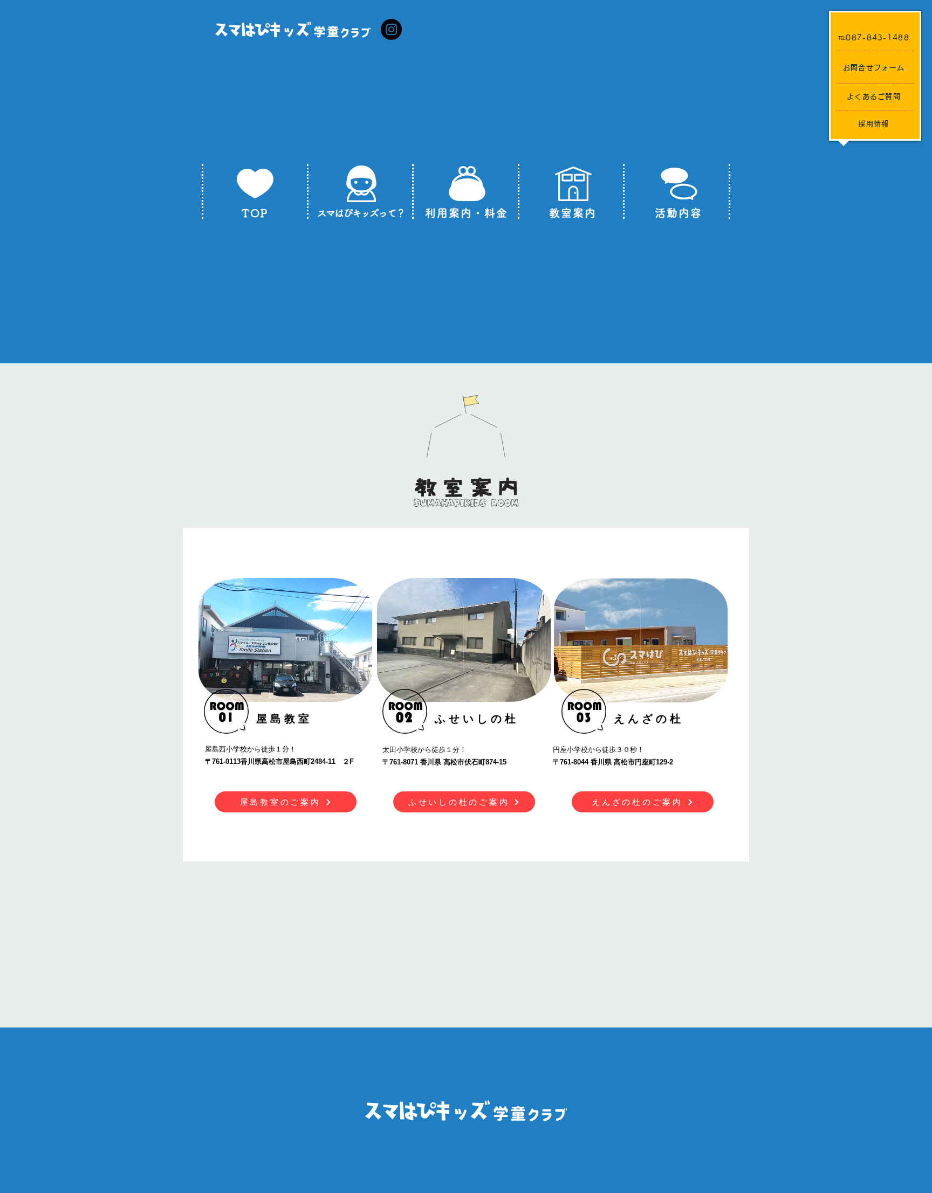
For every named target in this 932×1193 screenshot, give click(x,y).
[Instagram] (391, 29)
